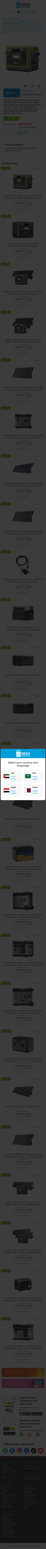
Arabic (13, 777)
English (13, 779)
